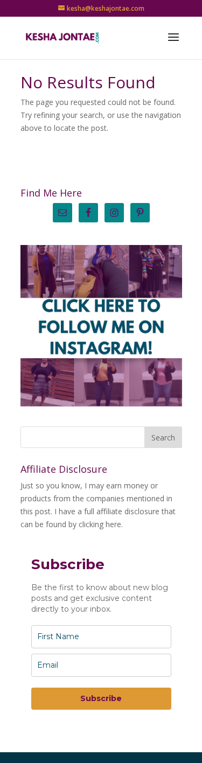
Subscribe (101, 698)
